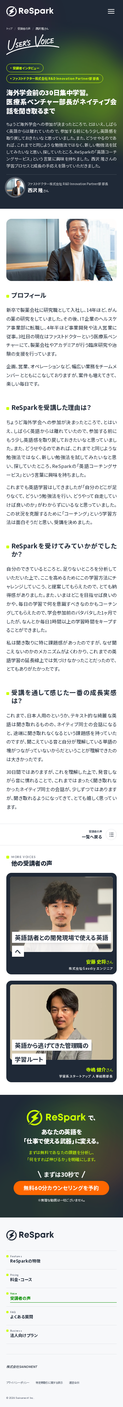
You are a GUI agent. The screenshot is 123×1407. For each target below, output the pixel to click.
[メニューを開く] (111, 11)
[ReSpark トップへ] (30, 11)
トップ (9, 28)
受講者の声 (24, 28)
